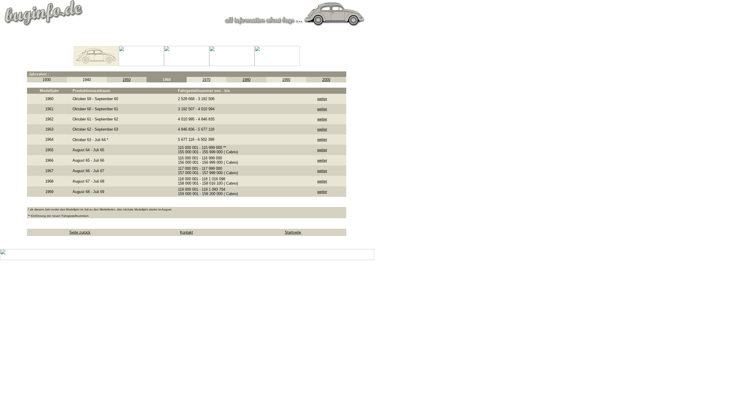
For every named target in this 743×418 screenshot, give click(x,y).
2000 (326, 80)
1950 (126, 80)
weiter (322, 99)
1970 (206, 80)
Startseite (293, 232)
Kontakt (186, 232)
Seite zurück (80, 232)
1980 (246, 80)
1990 (286, 80)
